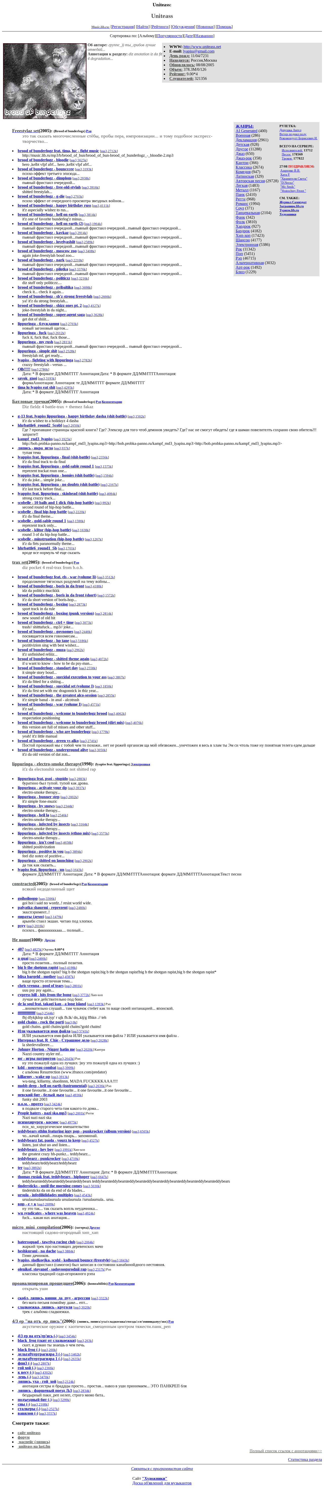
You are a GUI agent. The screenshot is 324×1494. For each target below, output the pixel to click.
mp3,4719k (70, 1159)
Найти (142, 27)
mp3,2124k (66, 1382)
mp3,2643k (65, 1059)
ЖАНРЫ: (245, 126)
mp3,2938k (81, 178)
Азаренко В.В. (290, 170)
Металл (242, 190)
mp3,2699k (46, 1204)
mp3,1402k (72, 1354)
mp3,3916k (90, 187)
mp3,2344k (64, 806)
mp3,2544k (45, 1013)
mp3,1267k (94, 539)
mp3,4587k (66, 977)
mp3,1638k (81, 530)
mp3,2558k (88, 668)
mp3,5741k (80, 1031)
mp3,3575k (100, 833)
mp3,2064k (85, 1242)
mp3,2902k (83, 861)
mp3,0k (71, 1022)
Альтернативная (250, 263)
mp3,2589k (85, 242)
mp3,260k (49, 1350)
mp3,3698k (83, 287)
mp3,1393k (96, 1004)
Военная (243, 135)
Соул (240, 208)
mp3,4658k (64, 842)
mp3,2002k (69, 797)
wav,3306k (47, 899)
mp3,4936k (74, 1095)
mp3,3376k (78, 269)
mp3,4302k (43, 1372)
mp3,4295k (65, 387)
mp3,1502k (136, 416)
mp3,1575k (104, 466)
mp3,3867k (116, 677)
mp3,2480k (77, 908)
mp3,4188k (94, 586)
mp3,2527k (50, 1409)
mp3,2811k (63, 342)
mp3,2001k (76, 1113)
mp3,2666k (102, 296)
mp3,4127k (91, 306)
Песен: (286, 154)
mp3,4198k (68, 968)
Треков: (287, 158)
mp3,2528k (67, 351)
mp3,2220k (77, 512)
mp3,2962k (75, 650)
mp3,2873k (78, 604)
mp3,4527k (90, 1140)
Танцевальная (248, 213)
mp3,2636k (97, 1086)
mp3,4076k (134, 723)
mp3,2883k (78, 779)
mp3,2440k (83, 632)
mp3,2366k (45, 1368)
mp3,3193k (84, 169)
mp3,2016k (35, 926)
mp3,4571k (91, 704)
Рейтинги (160, 27)
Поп (239, 253)
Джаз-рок (244, 158)
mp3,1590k (76, 521)
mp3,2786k (40, 369)
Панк (240, 194)
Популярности (169, 36)
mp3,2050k (71, 425)
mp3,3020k (82, 1307)
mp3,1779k (100, 732)
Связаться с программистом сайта (162, 1468)
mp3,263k (85, 1341)
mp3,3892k (32, 1168)
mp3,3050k (98, 750)
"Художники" (154, 1478)
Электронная (247, 244)
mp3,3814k (87, 215)
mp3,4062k (117, 714)
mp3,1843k (120, 1260)
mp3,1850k (104, 686)
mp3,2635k (72, 1359)
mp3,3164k (80, 824)
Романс (242, 203)
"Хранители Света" (293, 178)
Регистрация (123, 27)
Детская (242, 144)
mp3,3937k (77, 788)
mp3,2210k (74, 260)
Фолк (240, 222)
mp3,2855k (106, 695)
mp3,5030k (92, 1186)
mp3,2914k (78, 233)
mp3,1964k (93, 224)
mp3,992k (103, 503)
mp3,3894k (73, 852)
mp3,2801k (73, 986)
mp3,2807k (42, 1363)
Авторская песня (250, 181)
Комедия (243, 172)
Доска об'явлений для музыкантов (162, 1483)
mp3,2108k (40, 1404)
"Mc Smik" (287, 187)
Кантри (242, 162)
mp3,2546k (59, 815)
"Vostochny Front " (293, 191)
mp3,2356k (100, 457)
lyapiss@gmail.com (198, 51)
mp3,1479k (54, 917)
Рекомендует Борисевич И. (298, 138)
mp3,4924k (86, 1213)
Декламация (246, 140)
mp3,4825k (34, 949)
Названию (204, 36)
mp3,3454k (67, 1336)
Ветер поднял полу (293, 134)
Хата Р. (285, 174)
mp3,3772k (81, 995)
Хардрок (243, 226)
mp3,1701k (67, 548)
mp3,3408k (86, 251)
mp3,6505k (141, 1131)
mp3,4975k (68, 1122)
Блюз (240, 272)
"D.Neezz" (287, 183)
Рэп (239, 258)
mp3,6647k (99, 1177)
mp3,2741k (88, 741)
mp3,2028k (99, 1040)
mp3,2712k (109, 151)
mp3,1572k (106, 595)
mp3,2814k (104, 613)
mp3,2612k (56, 333)
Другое (242, 149)
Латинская (245, 176)
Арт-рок (243, 267)
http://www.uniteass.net (202, 46)
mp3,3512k (106, 577)
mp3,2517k (96, 1269)
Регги (241, 199)
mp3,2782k (83, 360)
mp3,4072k (99, 659)
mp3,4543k (83, 1195)
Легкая (242, 185)
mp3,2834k (82, 1391)
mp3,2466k (38, 958)
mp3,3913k (60, 1077)
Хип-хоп (243, 235)
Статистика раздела (305, 1459)
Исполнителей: (292, 150)
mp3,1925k (62, 439)
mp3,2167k (109, 485)
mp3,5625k (78, 160)
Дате (189, 36)
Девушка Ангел (290, 130)
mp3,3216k (80, 278)
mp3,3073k (83, 623)
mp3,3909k (66, 1068)
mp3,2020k (85, 1049)
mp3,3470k (41, 1377)
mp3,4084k (108, 494)
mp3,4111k (101, 206)
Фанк (240, 217)
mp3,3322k (100, 1298)
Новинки (205, 27)
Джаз (240, 153)
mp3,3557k (48, 1413)
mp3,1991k (63, 1150)
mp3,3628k (95, 315)
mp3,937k (62, 448)
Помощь (224, 27)
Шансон (243, 240)
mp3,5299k (61, 1400)
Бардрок (243, 231)
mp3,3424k (53, 1104)
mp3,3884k (66, 1251)
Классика (244, 167)
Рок (239, 249)
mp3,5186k (79, 641)
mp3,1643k (74, 870)
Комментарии (112, 402)
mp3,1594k (104, 475)
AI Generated (246, 131)
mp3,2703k (74, 196)
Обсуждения (183, 27)
